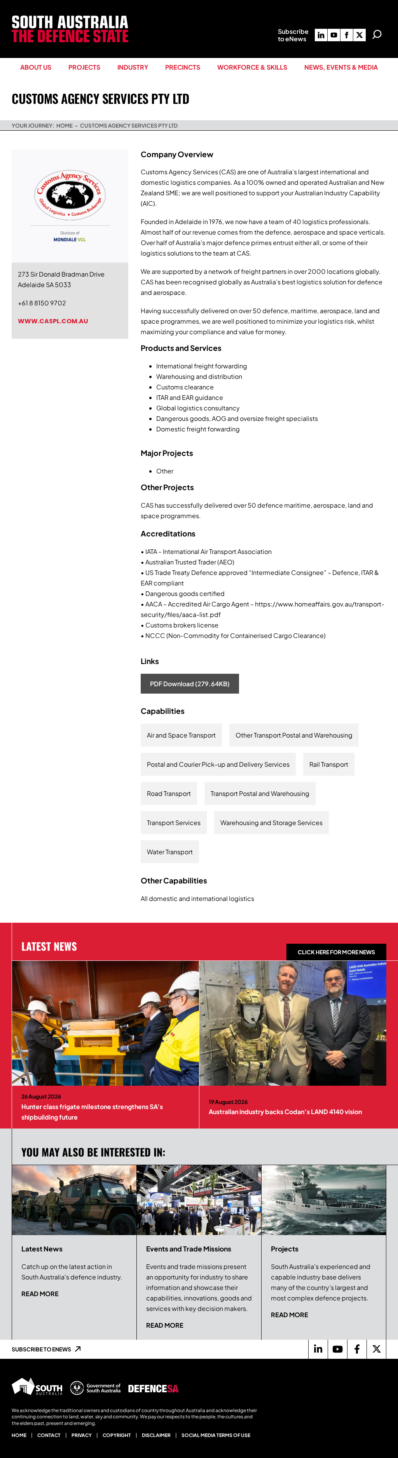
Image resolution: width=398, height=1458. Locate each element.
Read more (40, 1294)
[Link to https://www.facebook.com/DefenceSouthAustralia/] (357, 1349)
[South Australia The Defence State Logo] (70, 18)
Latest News (49, 946)
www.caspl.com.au (53, 321)
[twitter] (359, 35)
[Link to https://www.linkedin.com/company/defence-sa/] (318, 1349)
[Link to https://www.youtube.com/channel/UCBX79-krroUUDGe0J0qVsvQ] (337, 1349)
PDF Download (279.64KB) (190, 684)
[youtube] (334, 35)
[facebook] (346, 35)
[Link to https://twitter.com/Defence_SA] (376, 1349)
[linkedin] (321, 35)
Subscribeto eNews (293, 35)
